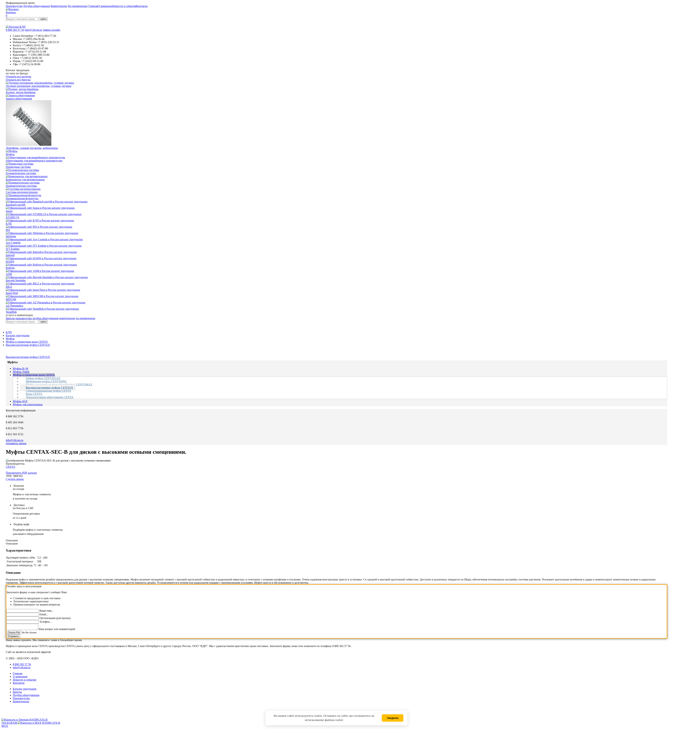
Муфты (10, 338)
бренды (10, 318)
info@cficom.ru (33, 29)
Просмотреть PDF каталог (21, 472)
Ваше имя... (46, 610)
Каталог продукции (17, 335)
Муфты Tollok (21, 371)
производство (23, 318)
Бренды (17, 691)
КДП (9, 332)
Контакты (142, 6)
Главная (93, 6)
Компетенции (59, 6)
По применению (78, 6)
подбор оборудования (46, 318)
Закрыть (393, 718)
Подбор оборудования (26, 695)
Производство (14, 6)
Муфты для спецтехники (28, 404)
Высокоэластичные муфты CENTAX (28, 344)
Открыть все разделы (18, 76)
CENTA (10, 466)
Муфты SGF (20, 401)
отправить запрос (16, 443)
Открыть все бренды (18, 79)
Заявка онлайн (51, 29)
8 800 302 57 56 (15, 29)
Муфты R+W (20, 368)
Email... (43, 614)
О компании (105, 6)
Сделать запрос (15, 479)
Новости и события (124, 6)
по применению (85, 318)
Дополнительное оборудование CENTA (49, 397)
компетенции (67, 318)
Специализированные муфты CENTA (48, 390)
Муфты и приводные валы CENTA (27, 341)
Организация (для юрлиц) (54, 618)
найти (43, 19)
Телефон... (45, 621)
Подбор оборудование (36, 6)
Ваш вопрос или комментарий (57, 629)
